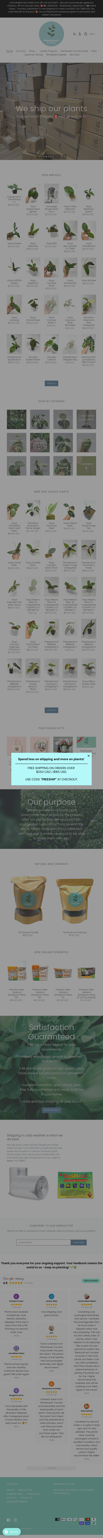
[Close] (89, 756)
